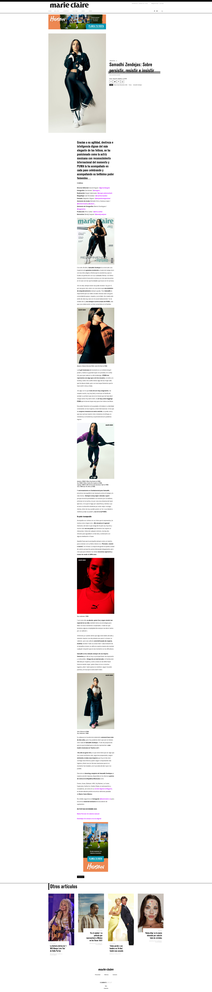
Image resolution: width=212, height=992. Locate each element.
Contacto (115, 974)
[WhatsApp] (122, 81)
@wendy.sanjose (100, 214)
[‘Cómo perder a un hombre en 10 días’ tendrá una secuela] (121, 919)
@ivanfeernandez (101, 196)
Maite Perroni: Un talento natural (88, 814)
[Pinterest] (118, 81)
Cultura (53, 943)
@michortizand (82, 204)
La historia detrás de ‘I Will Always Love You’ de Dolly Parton (58, 948)
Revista (112, 60)
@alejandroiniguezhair (102, 198)
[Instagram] (157, 11)
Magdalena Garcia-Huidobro (56, 954)
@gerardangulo (104, 188)
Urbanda (106, 988)
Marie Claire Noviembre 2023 (120, 84)
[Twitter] (114, 81)
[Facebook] (154, 11)
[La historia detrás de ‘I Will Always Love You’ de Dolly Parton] (61, 919)
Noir (106, 986)
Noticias (106, 974)
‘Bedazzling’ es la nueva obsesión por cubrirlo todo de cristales (153, 935)
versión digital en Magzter (103, 789)
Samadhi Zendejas (137, 84)
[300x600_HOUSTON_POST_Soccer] (95, 873)
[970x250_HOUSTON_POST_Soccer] (77, 29)
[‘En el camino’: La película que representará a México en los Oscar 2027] (91, 913)
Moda (160, 930)
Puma (130, 84)
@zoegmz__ (97, 190)
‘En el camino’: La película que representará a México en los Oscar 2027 (94, 937)
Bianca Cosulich (115, 954)
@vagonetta (81, 209)
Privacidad (97, 974)
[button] (162, 11)
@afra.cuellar (98, 212)
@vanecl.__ (92, 204)
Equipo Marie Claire (120, 78)
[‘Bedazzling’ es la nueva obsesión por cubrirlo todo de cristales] (151, 913)
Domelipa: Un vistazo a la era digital (89, 819)
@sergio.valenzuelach (105, 193)
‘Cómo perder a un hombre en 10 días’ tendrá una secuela (116, 948)
